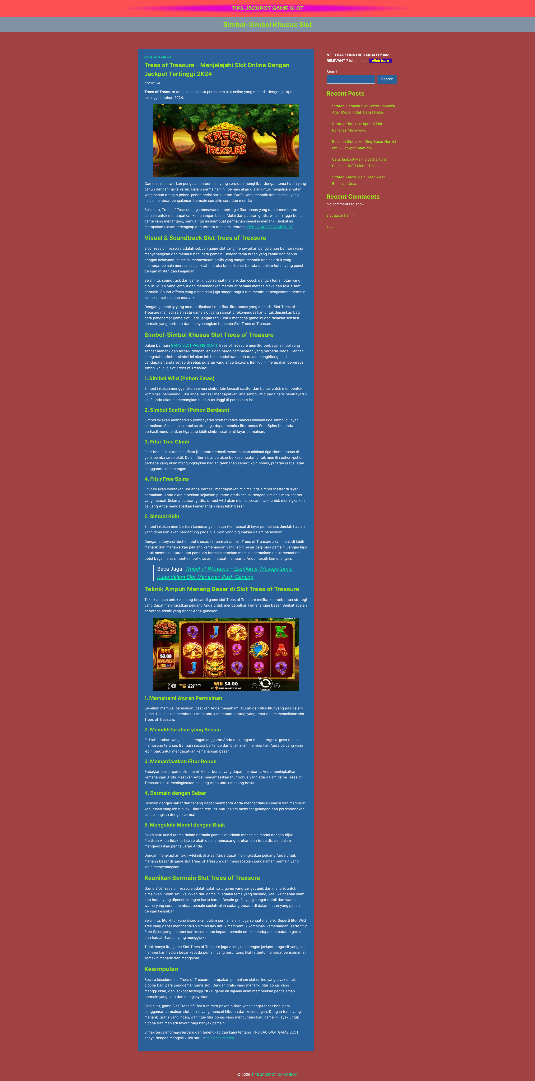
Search (332, 72)
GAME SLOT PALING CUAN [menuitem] (194, 345)
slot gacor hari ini (341, 215)
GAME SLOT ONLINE (157, 57)
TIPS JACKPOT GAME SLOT (274, 1074)
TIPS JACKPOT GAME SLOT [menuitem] (270, 227)
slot (330, 226)
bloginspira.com (220, 1038)
